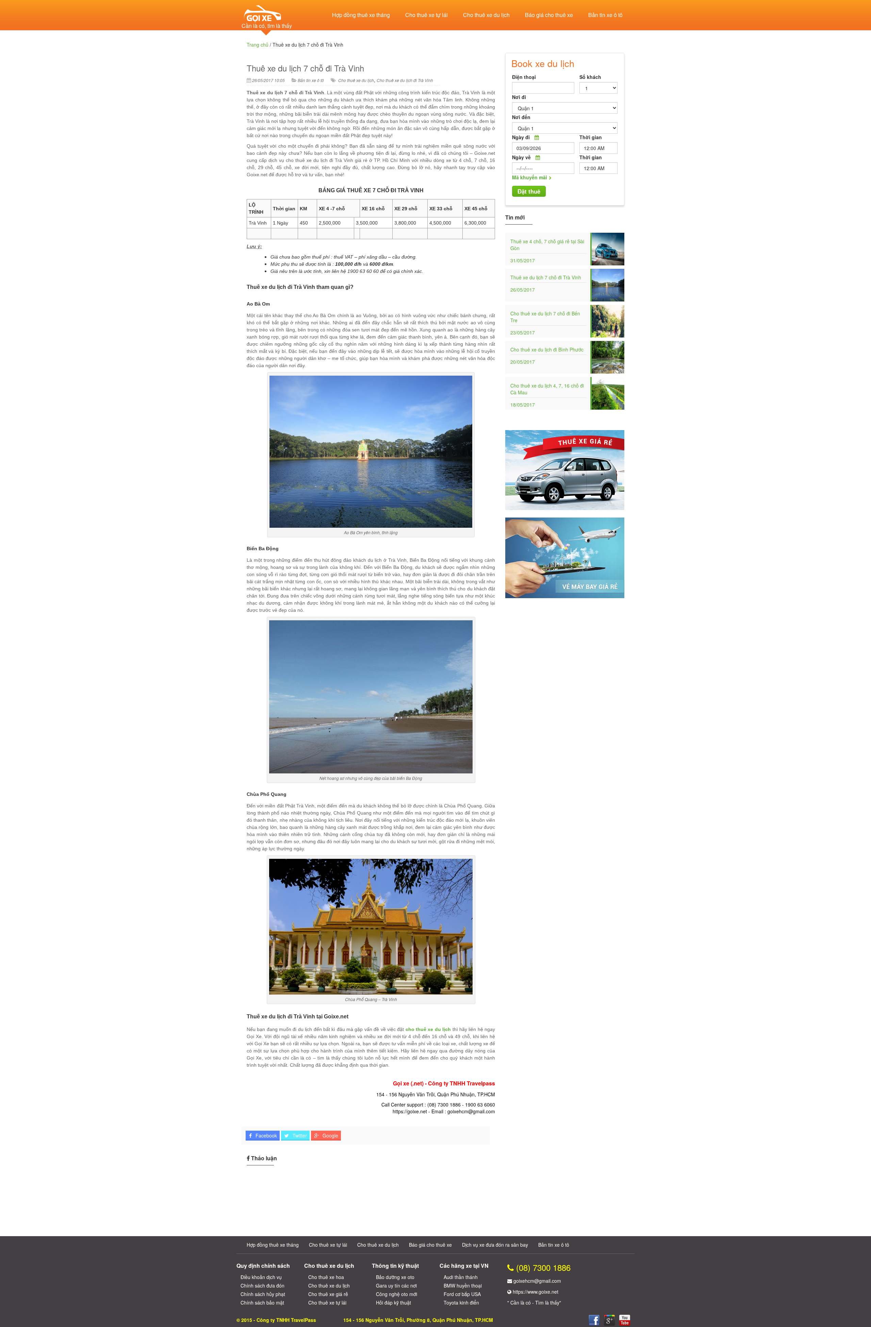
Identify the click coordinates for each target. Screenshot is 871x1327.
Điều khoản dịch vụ (261, 1277)
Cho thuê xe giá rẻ (328, 1294)
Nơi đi (519, 97)
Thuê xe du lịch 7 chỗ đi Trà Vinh (305, 68)
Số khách (590, 76)
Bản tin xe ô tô (605, 15)
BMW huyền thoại (463, 1285)
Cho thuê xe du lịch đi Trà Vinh (405, 80)
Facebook (265, 1135)
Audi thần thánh (461, 1277)
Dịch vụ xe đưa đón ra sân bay (495, 1244)
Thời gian (590, 137)
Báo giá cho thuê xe (549, 15)
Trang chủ (257, 44)
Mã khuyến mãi (529, 177)
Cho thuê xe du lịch (486, 15)
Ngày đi (521, 137)
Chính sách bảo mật (262, 1302)
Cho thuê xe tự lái (426, 15)
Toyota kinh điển (461, 1302)
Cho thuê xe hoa (326, 1277)
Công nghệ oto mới (396, 1294)
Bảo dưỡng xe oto (395, 1277)
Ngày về (521, 157)
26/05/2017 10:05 (268, 80)
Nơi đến (521, 117)
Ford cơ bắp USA (462, 1294)
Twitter (299, 1135)
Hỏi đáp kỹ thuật (393, 1302)
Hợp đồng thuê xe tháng (361, 15)
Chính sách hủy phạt (263, 1294)
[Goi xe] (609, 1320)
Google (329, 1135)
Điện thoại (524, 76)
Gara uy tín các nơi (396, 1285)
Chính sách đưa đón (262, 1285)
